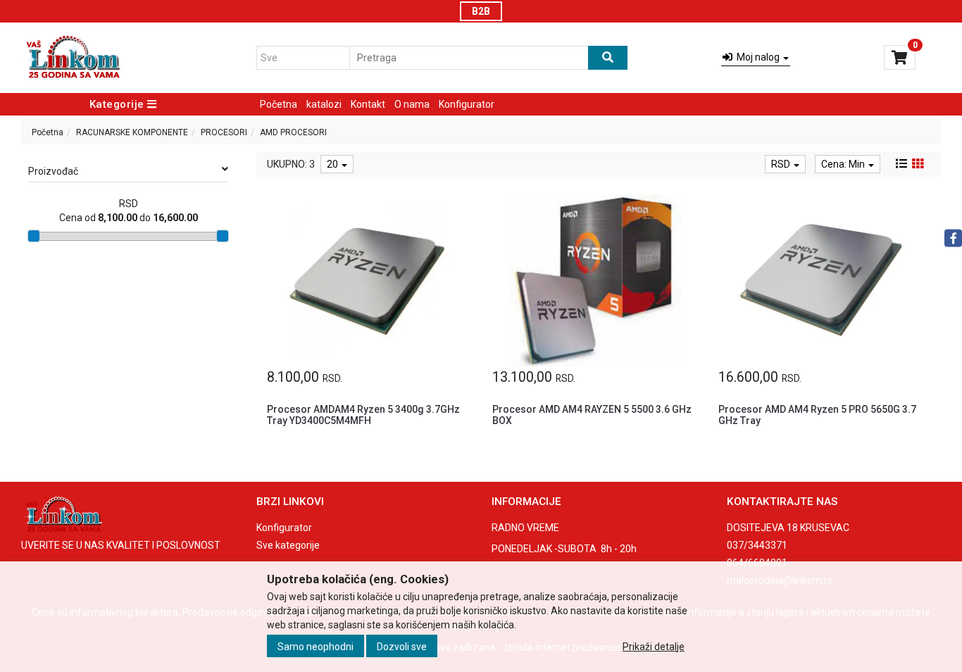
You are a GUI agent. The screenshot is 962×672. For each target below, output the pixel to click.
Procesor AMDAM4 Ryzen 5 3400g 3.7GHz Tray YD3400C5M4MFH (363, 414)
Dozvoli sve (402, 646)
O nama (412, 104)
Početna (278, 104)
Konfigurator (466, 104)
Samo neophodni (315, 646)
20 (333, 164)
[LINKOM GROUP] (73, 58)
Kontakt (368, 104)
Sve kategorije (288, 545)
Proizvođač (53, 171)
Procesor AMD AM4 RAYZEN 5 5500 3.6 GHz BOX (592, 414)
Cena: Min (844, 164)
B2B (481, 11)
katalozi (324, 104)
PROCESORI (224, 132)
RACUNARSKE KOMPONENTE (132, 132)
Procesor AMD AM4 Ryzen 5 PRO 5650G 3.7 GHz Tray (817, 414)
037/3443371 (757, 545)
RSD (781, 164)
